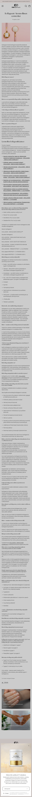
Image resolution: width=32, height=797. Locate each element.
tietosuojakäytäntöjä (12, 793)
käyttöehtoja (21, 793)
